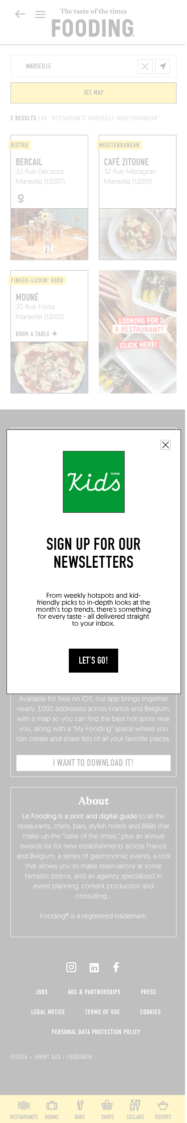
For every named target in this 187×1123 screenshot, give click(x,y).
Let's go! (93, 660)
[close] (166, 445)
